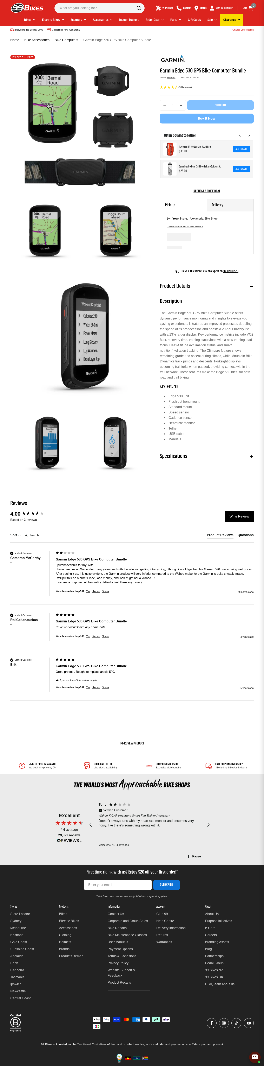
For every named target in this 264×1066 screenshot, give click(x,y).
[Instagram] (224, 1023)
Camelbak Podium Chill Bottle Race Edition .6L (200, 166)
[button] (207, 87)
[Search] (138, 8)
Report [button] (96, 591)
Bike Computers (66, 40)
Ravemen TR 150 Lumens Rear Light (195, 146)
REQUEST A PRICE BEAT (206, 191)
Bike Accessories (37, 40)
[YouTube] (249, 1023)
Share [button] (105, 591)
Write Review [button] (239, 516)
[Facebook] (212, 1023)
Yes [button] (88, 591)
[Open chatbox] (255, 1057)
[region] (149, 825)
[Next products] (249, 136)
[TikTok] (236, 1023)
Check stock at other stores (185, 227)
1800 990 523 (230, 271)
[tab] (220, 536)
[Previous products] (240, 136)
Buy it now (207, 118)
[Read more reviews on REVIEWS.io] (69, 842)
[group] (32, 514)
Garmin (171, 77)
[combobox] (99, 8)
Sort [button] (14, 535)
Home (14, 40)
